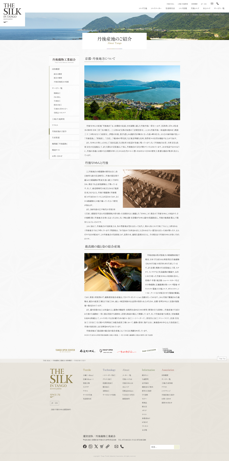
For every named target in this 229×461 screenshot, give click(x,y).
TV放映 (145, 395)
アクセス (55, 125)
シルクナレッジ (166, 391)
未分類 (144, 430)
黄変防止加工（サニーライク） (157, 318)
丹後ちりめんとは (127, 383)
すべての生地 (87, 395)
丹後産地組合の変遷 (61, 82)
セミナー (144, 399)
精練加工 (57, 93)
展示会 (144, 406)
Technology (109, 370)
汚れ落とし (57, 97)
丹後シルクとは (127, 379)
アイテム (85, 391)
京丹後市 (145, 383)
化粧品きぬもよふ (127, 391)
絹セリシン (145, 375)
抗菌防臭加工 (108, 383)
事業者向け (146, 418)
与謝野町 (145, 379)
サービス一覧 (219, 8)
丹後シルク (195, 8)
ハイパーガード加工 (109, 375)
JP (202, 4)
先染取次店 (170, 8)
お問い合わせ (57, 156)
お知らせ (145, 422)
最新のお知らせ (167, 403)
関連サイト (56, 150)
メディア (144, 410)
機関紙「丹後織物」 (60, 144)
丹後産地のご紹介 (59, 131)
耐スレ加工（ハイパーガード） (134, 318)
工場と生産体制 (167, 383)
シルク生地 (143, 8)
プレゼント (145, 426)
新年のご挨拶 (146, 391)
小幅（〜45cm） (88, 375)
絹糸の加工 (58, 105)
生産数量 (56, 138)
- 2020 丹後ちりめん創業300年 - (61, 409)
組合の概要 (58, 74)
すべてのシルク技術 (109, 395)
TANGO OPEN (128, 395)
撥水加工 (106, 387)
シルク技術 (183, 8)
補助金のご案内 (147, 387)
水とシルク (206, 8)
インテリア (86, 387)
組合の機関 (58, 78)
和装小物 (86, 383)
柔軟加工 (106, 391)
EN (205, 4)
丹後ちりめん (170, 4)
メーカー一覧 (126, 375)
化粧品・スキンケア (60, 113)
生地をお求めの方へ (61, 109)
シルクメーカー (156, 8)
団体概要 (194, 4)
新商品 (144, 403)
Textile (87, 370)
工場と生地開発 (183, 4)
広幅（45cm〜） (88, 379)
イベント (144, 414)
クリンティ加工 (107, 379)
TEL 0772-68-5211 (124, 440)
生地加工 (57, 101)
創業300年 (126, 399)
